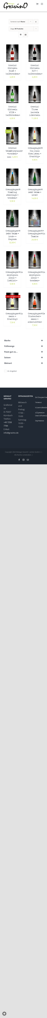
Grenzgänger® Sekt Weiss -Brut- (35, 192)
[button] (4, 1013)
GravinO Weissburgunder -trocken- (14, 151)
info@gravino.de (11, 432)
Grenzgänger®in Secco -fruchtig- (14, 316)
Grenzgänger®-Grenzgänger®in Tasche (36, 234)
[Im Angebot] (5, 371)
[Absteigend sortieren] (36, 21)
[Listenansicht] (25, 34)
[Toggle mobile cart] (37, 4)
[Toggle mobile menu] (42, 4)
